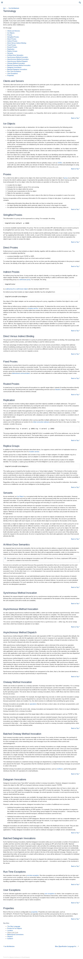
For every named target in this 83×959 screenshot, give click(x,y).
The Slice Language (13, 926)
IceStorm (60, 769)
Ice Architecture (14, 8)
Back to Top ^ (75, 118)
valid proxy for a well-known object (17, 289)
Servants (10, 53)
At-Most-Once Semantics (15, 55)
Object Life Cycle (12, 932)
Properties (10, 75)
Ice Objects (10, 33)
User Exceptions (12, 73)
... (6, 8)
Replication (10, 49)
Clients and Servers (13, 31)
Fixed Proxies (11, 45)
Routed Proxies (12, 47)
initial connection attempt (41, 422)
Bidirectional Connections (15, 934)
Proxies (9, 35)
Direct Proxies (11, 39)
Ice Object (20, 496)
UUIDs (60, 163)
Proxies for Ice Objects (14, 928)
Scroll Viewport (26, 957)
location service (33, 308)
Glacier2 (58, 389)
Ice (4, 8)
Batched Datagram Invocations (17, 69)
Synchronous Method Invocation (17, 57)
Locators (10, 930)
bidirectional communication (21, 373)
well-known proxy (24, 279)
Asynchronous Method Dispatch (17, 61)
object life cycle (53, 167)
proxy (66, 178)
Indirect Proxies (12, 41)
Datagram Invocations (14, 67)
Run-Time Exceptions (14, 71)
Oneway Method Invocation (16, 63)
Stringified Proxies (13, 37)
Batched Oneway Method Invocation (18, 65)
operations (33, 704)
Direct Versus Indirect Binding (16, 43)
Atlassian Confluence (14, 957)
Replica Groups (12, 51)
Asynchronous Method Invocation (18, 59)
